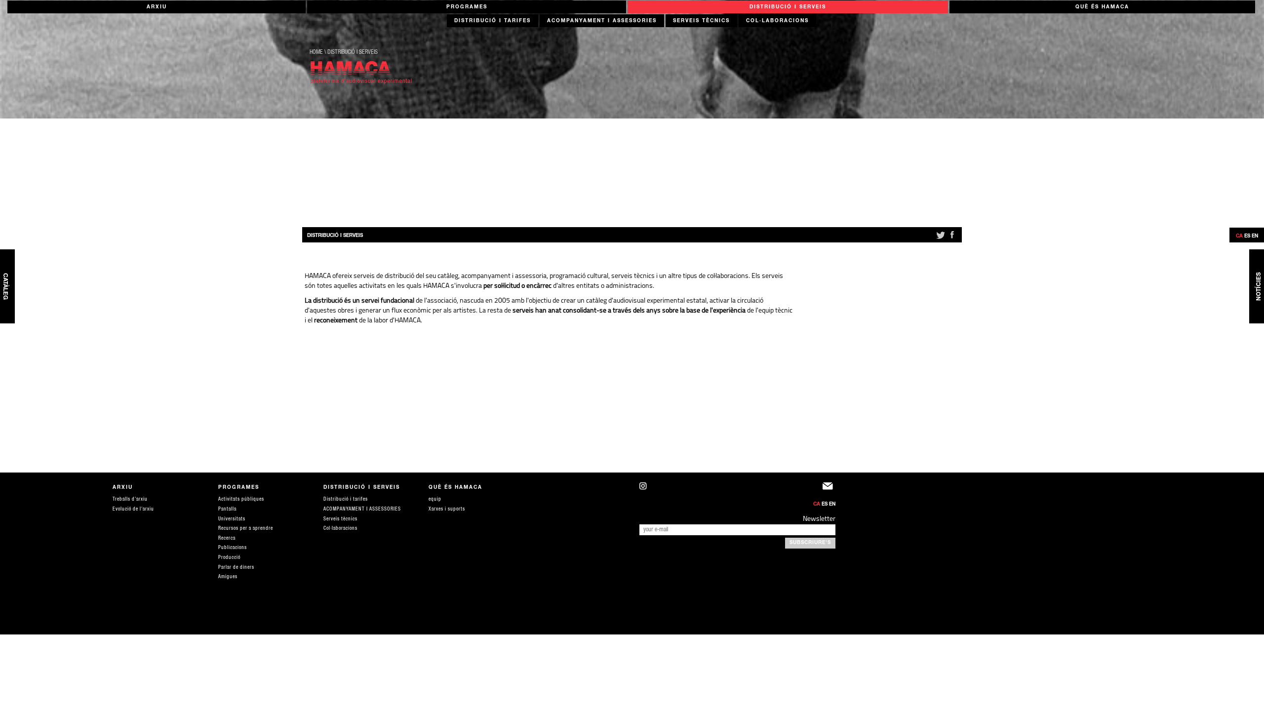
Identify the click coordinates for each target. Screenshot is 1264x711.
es (1247, 236)
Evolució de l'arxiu (133, 509)
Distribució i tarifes (492, 21)
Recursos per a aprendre (245, 528)
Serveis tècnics (701, 21)
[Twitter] (940, 239)
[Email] (829, 488)
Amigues (227, 577)
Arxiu (157, 7)
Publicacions (232, 548)
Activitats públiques (241, 499)
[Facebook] (952, 239)
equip (435, 499)
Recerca (227, 538)
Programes (466, 7)
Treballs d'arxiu (130, 499)
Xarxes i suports (447, 509)
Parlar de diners (236, 567)
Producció (229, 557)
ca (1239, 236)
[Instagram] (731, 488)
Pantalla (227, 509)
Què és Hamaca (1102, 7)
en (1255, 236)
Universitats (231, 519)
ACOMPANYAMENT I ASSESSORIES (602, 21)
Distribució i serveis (788, 7)
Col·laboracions (777, 21)
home (316, 52)
